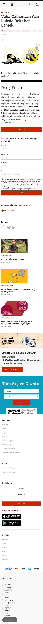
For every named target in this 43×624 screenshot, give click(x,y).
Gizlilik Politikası (6, 181)
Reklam (4, 437)
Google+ (4, 551)
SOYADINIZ (4, 154)
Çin (5, 595)
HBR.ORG (7, 585)
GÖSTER (21, 402)
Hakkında (5, 425)
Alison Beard (5, 262)
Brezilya (7, 592)
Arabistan (8, 590)
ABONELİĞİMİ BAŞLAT (12, 369)
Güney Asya (8, 600)
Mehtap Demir (6, 326)
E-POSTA (4, 162)
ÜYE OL (21, 193)
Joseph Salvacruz (22, 31)
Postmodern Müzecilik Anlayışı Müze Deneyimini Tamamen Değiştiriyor (16, 322)
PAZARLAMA (5, 12)
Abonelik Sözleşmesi (8, 449)
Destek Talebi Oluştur (9, 468)
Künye (4, 433)
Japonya (7, 608)
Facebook (5, 539)
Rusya (6, 613)
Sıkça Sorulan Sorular (9, 472)
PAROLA (3, 171)
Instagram (5, 559)
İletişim (4, 429)
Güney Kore (8, 603)
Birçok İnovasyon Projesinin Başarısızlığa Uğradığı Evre (18, 290)
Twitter (4, 543)
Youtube (4, 555)
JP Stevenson (36, 31)
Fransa (7, 598)
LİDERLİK (8, 256)
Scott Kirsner (5, 294)
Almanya (7, 587)
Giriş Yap (21, 494)
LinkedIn (4, 547)
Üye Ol (21, 489)
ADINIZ (3, 146)
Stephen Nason (7, 31)
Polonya (7, 610)
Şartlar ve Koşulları (35, 179)
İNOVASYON (9, 286)
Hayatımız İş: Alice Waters (12, 259)
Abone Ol (21, 129)
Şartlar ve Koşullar (8, 441)
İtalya (6, 605)
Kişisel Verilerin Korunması (10, 453)
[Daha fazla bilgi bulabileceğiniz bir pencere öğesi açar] (9, 620)
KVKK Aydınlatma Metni (22, 181)
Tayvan (7, 615)
